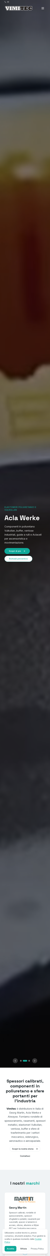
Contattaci (25, 1156)
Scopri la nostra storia (22, 1149)
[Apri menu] (43, 8)
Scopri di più (15, 551)
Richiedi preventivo (18, 559)
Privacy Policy (37, 1248)
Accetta (10, 1248)
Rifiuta (23, 1248)
